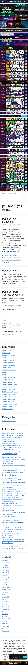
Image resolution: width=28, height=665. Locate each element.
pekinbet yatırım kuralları (6, 533)
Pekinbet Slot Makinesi (8, 362)
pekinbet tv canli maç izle (11, 525)
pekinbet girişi (16, 480)
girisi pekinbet (6, 437)
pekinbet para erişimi (6, 512)
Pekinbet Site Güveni (8, 401)
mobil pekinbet (6, 445)
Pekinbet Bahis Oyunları (9, 396)
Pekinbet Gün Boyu (7, 409)
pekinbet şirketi (21, 544)
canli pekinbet (6, 435)
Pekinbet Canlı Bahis (8, 461)
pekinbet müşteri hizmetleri (8, 508)
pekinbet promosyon (9, 516)
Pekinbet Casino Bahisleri (9, 387)
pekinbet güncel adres (19, 482)
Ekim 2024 (5, 582)
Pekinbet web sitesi (7, 529)
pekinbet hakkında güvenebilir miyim (9, 489)
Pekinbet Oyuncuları (8, 360)
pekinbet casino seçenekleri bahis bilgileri (10, 468)
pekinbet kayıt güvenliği (6, 497)
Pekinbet (4, 372)
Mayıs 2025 (5, 570)
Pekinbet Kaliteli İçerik (8, 389)
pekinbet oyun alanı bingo (20, 510)
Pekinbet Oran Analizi (8, 365)
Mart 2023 (5, 628)
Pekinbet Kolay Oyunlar (9, 399)
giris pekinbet (16, 437)
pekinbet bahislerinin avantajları (8, 451)
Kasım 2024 (5, 580)
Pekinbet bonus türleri (15, 457)
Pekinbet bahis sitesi (9, 454)
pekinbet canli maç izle (18, 459)
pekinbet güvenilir (5, 485)
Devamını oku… (15, 251)
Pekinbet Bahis (7, 449)
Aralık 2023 (5, 606)
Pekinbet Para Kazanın (8, 358)
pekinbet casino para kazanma (7, 467)
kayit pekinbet (15, 443)
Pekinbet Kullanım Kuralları (9, 384)
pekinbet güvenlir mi (7, 487)
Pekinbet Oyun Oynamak (9, 370)
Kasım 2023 (5, 609)
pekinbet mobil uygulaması (8, 507)
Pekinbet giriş (9, 475)
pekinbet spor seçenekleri (15, 520)
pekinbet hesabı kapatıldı (6, 491)
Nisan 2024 (5, 597)
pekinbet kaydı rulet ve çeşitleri (8, 495)
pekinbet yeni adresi (9, 537)
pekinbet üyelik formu (14, 260)
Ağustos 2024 (6, 587)
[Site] (14, 51)
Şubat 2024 (5, 602)
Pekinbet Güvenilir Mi (14, 485)
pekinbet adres (16, 445)
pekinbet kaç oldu (7, 499)
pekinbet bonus (5, 457)
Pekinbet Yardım (7, 375)
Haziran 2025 (6, 567)
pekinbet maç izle (7, 501)
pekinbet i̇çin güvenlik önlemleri (19, 493)
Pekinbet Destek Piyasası (9, 392)
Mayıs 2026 (5, 563)
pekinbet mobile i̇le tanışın (17, 505)
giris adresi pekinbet (17, 435)
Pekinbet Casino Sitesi (9, 471)
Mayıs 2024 (5, 594)
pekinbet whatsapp (9, 531)
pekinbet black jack (17, 455)
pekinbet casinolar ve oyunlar (7, 465)
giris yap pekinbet (7, 439)
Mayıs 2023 (5, 623)
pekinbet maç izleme (9, 503)
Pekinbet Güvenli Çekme (9, 406)
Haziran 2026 (6, 560)
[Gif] (14, 82)
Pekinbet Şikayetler (7, 367)
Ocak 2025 (5, 575)
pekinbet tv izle (7, 527)
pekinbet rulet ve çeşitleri (17, 518)
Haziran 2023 (6, 621)
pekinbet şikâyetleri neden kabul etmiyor (9, 544)
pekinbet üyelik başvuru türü (7, 541)
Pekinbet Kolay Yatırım (8, 382)
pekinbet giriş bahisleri (6, 480)
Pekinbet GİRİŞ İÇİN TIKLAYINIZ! (14, 30)
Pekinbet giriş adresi (9, 478)
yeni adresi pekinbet (7, 548)
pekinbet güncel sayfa (6, 484)
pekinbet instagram (7, 493)
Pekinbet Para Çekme (7, 514)
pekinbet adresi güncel (18, 447)
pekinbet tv (18, 523)
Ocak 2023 (5, 633)
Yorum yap (7, 262)
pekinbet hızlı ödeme (16, 491)
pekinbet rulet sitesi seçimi (7, 518)
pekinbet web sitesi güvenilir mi (19, 529)
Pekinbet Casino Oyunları (19, 465)
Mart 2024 (5, 599)
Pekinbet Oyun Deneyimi (10, 220)
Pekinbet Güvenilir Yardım (9, 404)
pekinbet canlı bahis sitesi (8, 463)
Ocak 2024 (5, 604)
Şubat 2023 (5, 631)
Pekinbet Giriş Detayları (9, 394)
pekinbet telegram (7, 522)
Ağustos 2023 (6, 616)
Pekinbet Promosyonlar (10, 255)
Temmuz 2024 (6, 589)
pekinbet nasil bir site (8, 510)
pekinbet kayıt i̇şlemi (16, 497)
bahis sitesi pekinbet (18, 433)
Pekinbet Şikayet (7, 543)
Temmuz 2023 (6, 619)
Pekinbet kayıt (19, 495)
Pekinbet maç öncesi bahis (7, 505)
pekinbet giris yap (18, 472)
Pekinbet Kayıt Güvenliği (9, 355)
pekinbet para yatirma (18, 513)
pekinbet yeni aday (15, 533)
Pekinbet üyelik (19, 539)
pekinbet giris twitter (8, 472)
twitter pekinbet (15, 546)
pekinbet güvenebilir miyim (16, 484)
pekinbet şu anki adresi (6, 546)
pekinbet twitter (18, 527)
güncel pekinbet (6, 443)
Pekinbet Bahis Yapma (8, 377)
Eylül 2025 (5, 565)
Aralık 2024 (5, 577)
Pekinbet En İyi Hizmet (8, 379)
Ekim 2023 (5, 611)
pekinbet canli (8, 257)
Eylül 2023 (5, 614)
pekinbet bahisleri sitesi (19, 451)
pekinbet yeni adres (7, 535)
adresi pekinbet (7, 433)
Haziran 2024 (6, 592)
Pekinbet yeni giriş (7, 539)
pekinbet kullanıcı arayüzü (17, 499)
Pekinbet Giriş (6, 353)
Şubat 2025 (5, 572)
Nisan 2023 (5, 626)
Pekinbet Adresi (6, 350)
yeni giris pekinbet (18, 548)
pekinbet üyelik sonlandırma (18, 541)
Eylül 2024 (5, 584)
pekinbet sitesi (6, 520)
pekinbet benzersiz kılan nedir (7, 455)
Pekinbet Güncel (7, 482)
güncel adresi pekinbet (9, 441)
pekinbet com (21, 470)
